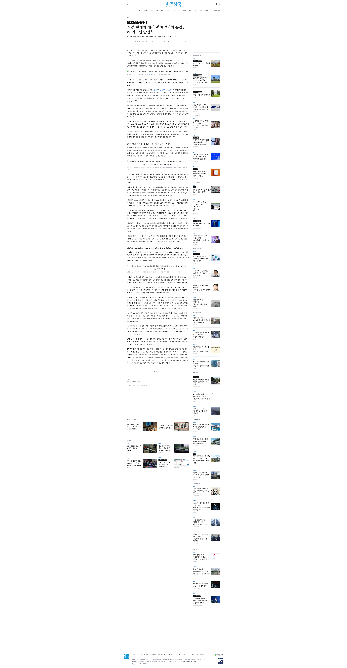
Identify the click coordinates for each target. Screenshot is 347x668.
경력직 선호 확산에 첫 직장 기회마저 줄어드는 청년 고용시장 (201, 491)
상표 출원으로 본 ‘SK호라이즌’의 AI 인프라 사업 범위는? (200, 557)
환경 (195, 10)
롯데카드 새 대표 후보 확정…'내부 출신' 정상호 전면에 (201, 287)
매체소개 (134, 654)
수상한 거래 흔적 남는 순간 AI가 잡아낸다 (200, 585)
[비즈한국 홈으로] (174, 4)
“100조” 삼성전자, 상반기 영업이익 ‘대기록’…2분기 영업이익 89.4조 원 (201, 206)
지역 (201, 10)
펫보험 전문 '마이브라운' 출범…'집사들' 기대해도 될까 (201, 349)
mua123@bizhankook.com (133, 381)
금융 (157, 10)
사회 (190, 10)
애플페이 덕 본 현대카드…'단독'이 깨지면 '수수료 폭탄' (201, 303)
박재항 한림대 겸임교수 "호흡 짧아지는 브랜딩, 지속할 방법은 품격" (201, 141)
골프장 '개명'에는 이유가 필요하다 (201, 63)
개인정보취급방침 (162, 654)
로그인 (219, 4)
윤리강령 (140, 654)
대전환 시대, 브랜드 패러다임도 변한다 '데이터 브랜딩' (200, 172)
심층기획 (145, 10)
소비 (179, 10)
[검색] (130, 4)
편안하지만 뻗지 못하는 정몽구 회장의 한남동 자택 (201, 381)
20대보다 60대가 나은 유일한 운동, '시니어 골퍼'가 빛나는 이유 (200, 79)
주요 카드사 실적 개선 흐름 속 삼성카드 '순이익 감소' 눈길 (201, 273)
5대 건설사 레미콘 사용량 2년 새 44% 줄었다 (202, 190)
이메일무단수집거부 (172, 654)
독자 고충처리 (153, 654)
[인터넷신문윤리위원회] (218, 655)
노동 (173, 10)
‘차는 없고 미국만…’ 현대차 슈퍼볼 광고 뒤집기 (200, 411)
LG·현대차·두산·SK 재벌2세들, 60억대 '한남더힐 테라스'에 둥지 (201, 396)
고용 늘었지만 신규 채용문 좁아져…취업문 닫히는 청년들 (200, 522)
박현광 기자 (129, 41)
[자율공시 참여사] (220, 661)
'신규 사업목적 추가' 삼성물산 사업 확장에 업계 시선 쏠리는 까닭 (200, 107)
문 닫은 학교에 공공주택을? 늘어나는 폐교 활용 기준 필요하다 (201, 571)
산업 (151, 10)
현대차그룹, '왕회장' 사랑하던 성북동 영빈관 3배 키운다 (201, 475)
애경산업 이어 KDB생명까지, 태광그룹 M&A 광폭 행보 (201, 320)
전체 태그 (202, 654)
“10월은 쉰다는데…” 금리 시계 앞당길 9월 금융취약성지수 (200, 599)
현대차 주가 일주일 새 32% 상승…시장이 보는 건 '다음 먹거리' (200, 537)
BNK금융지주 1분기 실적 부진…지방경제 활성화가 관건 (202, 363)
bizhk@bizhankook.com (189, 661)
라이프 (206, 10)
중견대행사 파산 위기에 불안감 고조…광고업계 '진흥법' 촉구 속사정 (201, 124)
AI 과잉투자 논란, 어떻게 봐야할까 (202, 223)
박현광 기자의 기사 (131, 419)
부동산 (162, 10)
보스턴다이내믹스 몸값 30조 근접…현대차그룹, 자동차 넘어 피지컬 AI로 (201, 506)
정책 (168, 10)
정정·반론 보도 (190, 654)
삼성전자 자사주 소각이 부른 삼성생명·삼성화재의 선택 (201, 334)
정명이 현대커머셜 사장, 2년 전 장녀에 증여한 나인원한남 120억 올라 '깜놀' (201, 458)
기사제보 (146, 654)
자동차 (184, 10)
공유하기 (158, 371)
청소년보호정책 (182, 654)
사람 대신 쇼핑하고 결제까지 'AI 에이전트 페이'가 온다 (200, 257)
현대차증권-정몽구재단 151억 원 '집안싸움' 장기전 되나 (201, 427)
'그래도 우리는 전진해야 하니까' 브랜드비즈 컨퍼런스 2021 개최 (201, 156)
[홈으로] (126, 656)
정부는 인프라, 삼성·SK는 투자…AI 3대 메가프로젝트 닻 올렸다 (201, 239)
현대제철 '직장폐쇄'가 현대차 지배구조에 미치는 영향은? (200, 441)
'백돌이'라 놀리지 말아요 (201, 94)
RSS (197, 654)
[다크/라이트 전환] (127, 4)
